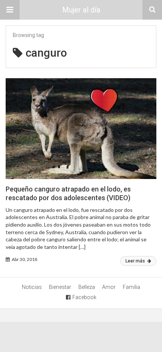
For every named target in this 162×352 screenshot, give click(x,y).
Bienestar (60, 287)
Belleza (86, 287)
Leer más (135, 261)
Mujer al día (81, 9)
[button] (10, 10)
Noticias (32, 287)
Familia (131, 287)
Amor (109, 287)
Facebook (84, 297)
